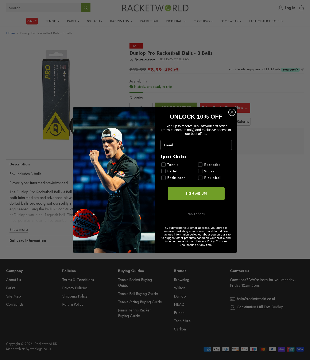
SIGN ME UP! (196, 193)
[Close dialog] (232, 112)
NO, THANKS (196, 214)
